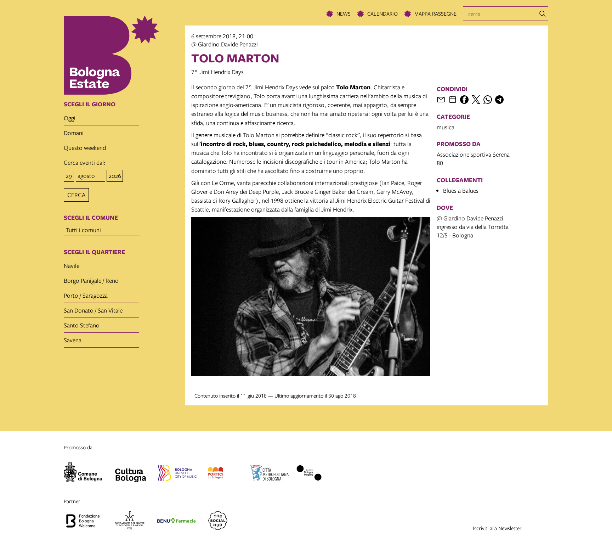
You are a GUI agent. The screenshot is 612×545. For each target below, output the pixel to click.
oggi (69, 118)
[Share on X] (476, 99)
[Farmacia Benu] (176, 521)
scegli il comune (91, 217)
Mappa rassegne (435, 13)
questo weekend (85, 148)
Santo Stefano (82, 325)
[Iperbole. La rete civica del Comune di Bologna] (86, 473)
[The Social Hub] (217, 521)
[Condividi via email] (441, 99)
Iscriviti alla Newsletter (497, 528)
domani (74, 133)
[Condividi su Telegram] (499, 99)
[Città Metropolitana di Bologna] (269, 474)
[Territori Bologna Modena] (309, 474)
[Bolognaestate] (130, 471)
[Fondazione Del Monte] (129, 521)
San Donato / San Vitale (93, 310)
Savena (72, 340)
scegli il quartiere (94, 252)
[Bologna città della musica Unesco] (177, 474)
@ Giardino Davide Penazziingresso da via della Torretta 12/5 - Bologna (473, 226)
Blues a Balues (460, 190)
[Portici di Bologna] (215, 474)
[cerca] (542, 13)
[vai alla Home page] (122, 55)
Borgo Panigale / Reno (91, 280)
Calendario (382, 13)
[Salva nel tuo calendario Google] (452, 99)
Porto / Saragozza (86, 295)
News (343, 13)
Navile (71, 266)
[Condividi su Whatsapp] (487, 99)
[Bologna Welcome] (83, 521)
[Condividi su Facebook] (464, 99)
